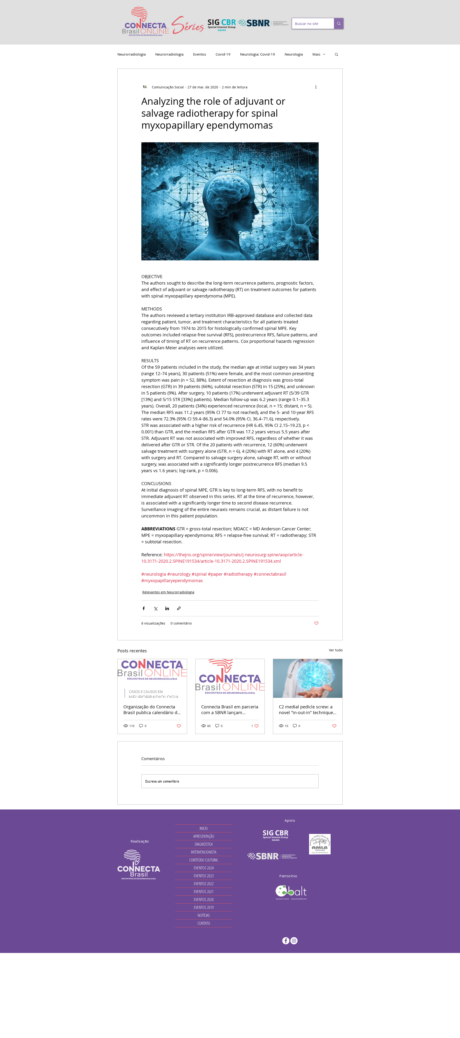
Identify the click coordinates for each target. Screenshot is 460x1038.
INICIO (204, 828)
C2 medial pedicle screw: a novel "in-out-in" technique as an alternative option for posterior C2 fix (306, 709)
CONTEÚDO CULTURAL (203, 860)
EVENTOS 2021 (204, 891)
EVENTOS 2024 (204, 868)
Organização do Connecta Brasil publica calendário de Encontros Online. (151, 709)
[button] (336, 54)
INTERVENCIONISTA (203, 852)
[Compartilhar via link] (179, 608)
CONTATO (203, 923)
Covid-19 (223, 54)
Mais (316, 54)
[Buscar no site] (338, 23)
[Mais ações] (316, 87)
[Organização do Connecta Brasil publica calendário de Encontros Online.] (152, 678)
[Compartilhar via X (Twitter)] (155, 608)
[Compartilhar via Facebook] (143, 608)
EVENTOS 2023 (204, 875)
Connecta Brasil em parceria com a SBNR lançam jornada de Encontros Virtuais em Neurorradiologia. (229, 709)
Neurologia (294, 54)
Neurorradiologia (131, 54)
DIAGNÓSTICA (204, 844)
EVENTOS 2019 (204, 907)
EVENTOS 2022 (204, 883)
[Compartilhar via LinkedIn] (167, 608)
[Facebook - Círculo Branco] (285, 940)
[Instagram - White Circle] (294, 940)
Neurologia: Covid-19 (257, 54)
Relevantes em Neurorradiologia (168, 592)
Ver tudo (336, 650)
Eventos (199, 54)
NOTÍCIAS (204, 915)
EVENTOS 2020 (204, 899)
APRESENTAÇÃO (203, 836)
